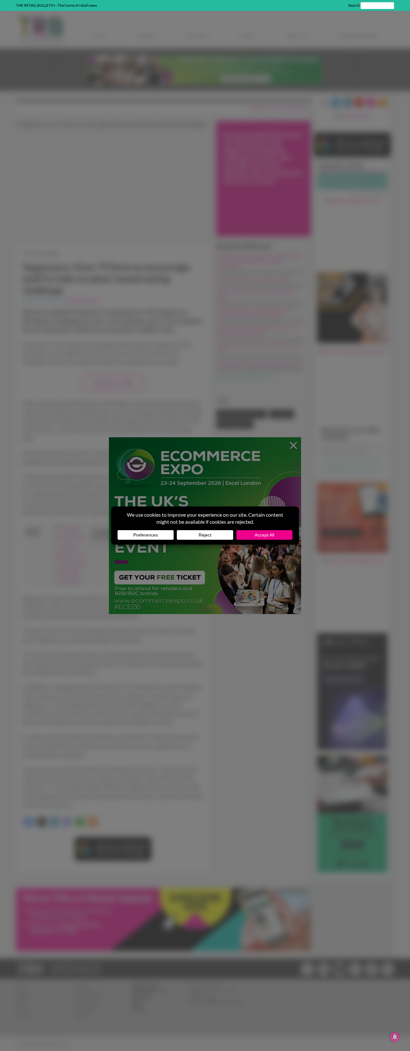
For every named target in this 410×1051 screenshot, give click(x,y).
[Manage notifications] (395, 1037)
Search (354, 5)
